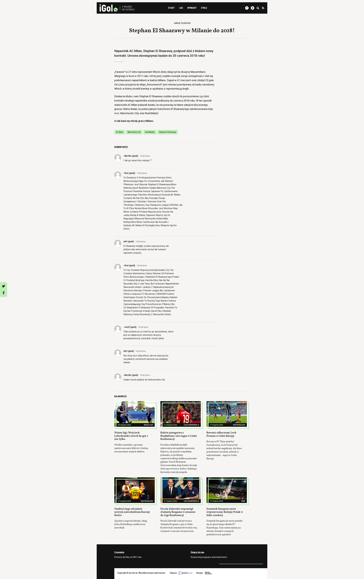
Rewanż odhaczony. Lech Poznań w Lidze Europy (221, 434)
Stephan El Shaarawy (167, 132)
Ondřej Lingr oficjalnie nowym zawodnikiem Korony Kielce (132, 512)
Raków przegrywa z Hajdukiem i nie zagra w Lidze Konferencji (178, 436)
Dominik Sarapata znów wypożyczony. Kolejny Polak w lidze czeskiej (224, 512)
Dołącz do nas (197, 552)
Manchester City (134, 132)
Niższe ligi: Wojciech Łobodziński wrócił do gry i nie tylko (131, 436)
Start (171, 8)
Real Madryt (150, 132)
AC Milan (119, 132)
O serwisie (119, 552)
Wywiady (191, 8)
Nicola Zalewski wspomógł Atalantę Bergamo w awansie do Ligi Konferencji (177, 512)
